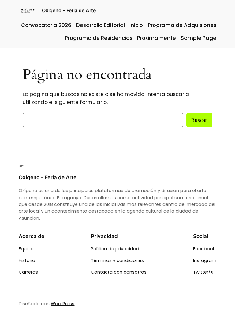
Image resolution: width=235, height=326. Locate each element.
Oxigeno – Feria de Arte (69, 10)
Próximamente (156, 38)
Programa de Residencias (98, 38)
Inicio (136, 25)
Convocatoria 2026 (46, 25)
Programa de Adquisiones (182, 25)
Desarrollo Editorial (100, 25)
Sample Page (198, 38)
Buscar (199, 119)
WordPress (62, 304)
